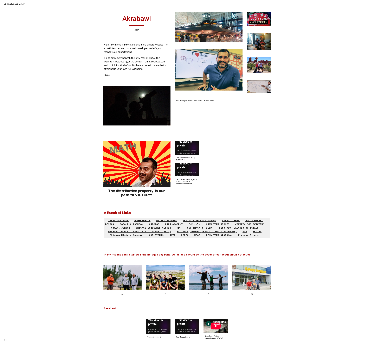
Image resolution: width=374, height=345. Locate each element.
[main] (136, 23)
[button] (5, 340)
